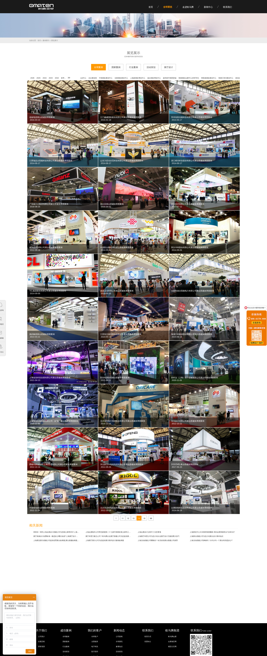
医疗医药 (94, 651)
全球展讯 (119, 641)
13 (133, 518)
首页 (39, 40)
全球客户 (94, 636)
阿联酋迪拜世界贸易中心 (228, 78)
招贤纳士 (147, 641)
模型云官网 (172, 646)
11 (123, 518)
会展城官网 (172, 641)
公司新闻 (119, 636)
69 (151, 518)
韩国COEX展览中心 (195, 78)
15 (144, 518)
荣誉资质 (41, 646)
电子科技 (94, 646)
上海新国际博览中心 (107, 78)
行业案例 (66, 646)
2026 (32, 78)
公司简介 (41, 636)
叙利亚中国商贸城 (139, 78)
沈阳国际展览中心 (90, 78)
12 (128, 518)
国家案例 (66, 641)
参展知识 (119, 646)
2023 (51, 78)
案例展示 (46, 40)
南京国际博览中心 (123, 78)
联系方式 (147, 636)
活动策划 (66, 651)
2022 (57, 78)
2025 (38, 78)
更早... (63, 78)
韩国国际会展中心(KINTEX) (158, 78)
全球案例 (66, 636)
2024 (45, 78)
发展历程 (41, 641)
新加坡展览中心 (211, 78)
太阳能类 (94, 641)
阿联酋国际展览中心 (178, 78)
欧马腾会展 (172, 636)
